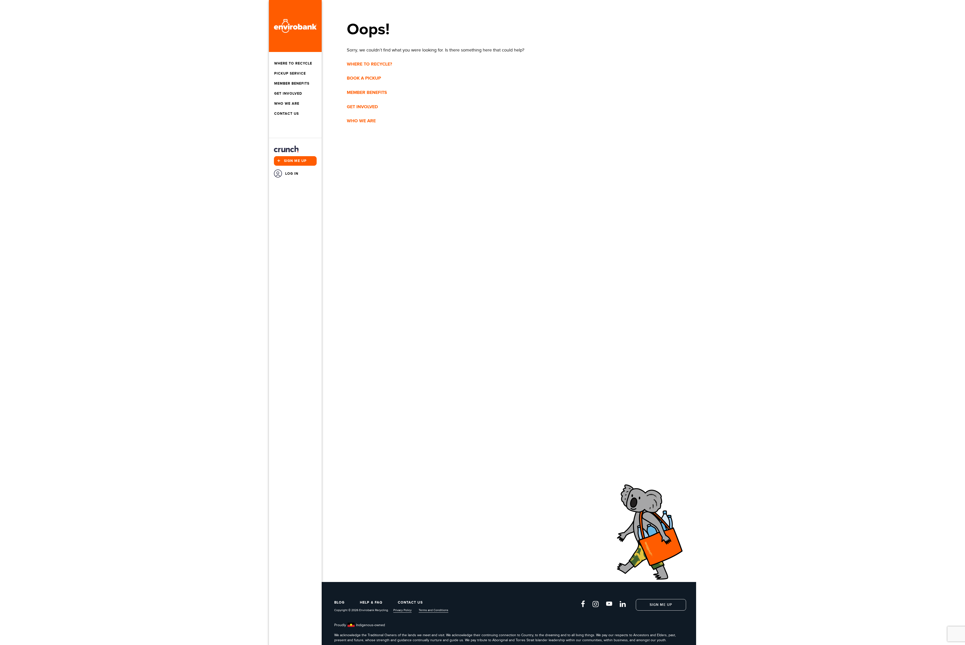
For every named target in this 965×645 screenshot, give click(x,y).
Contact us (286, 113)
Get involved (288, 93)
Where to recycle (293, 63)
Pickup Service (290, 73)
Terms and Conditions (433, 610)
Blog (339, 602)
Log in (292, 173)
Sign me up (292, 160)
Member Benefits (291, 83)
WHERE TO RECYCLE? (369, 64)
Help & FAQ (371, 602)
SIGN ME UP (661, 605)
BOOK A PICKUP (364, 78)
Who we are (286, 103)
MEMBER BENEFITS (367, 92)
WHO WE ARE (361, 121)
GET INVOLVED (362, 107)
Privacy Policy (402, 610)
